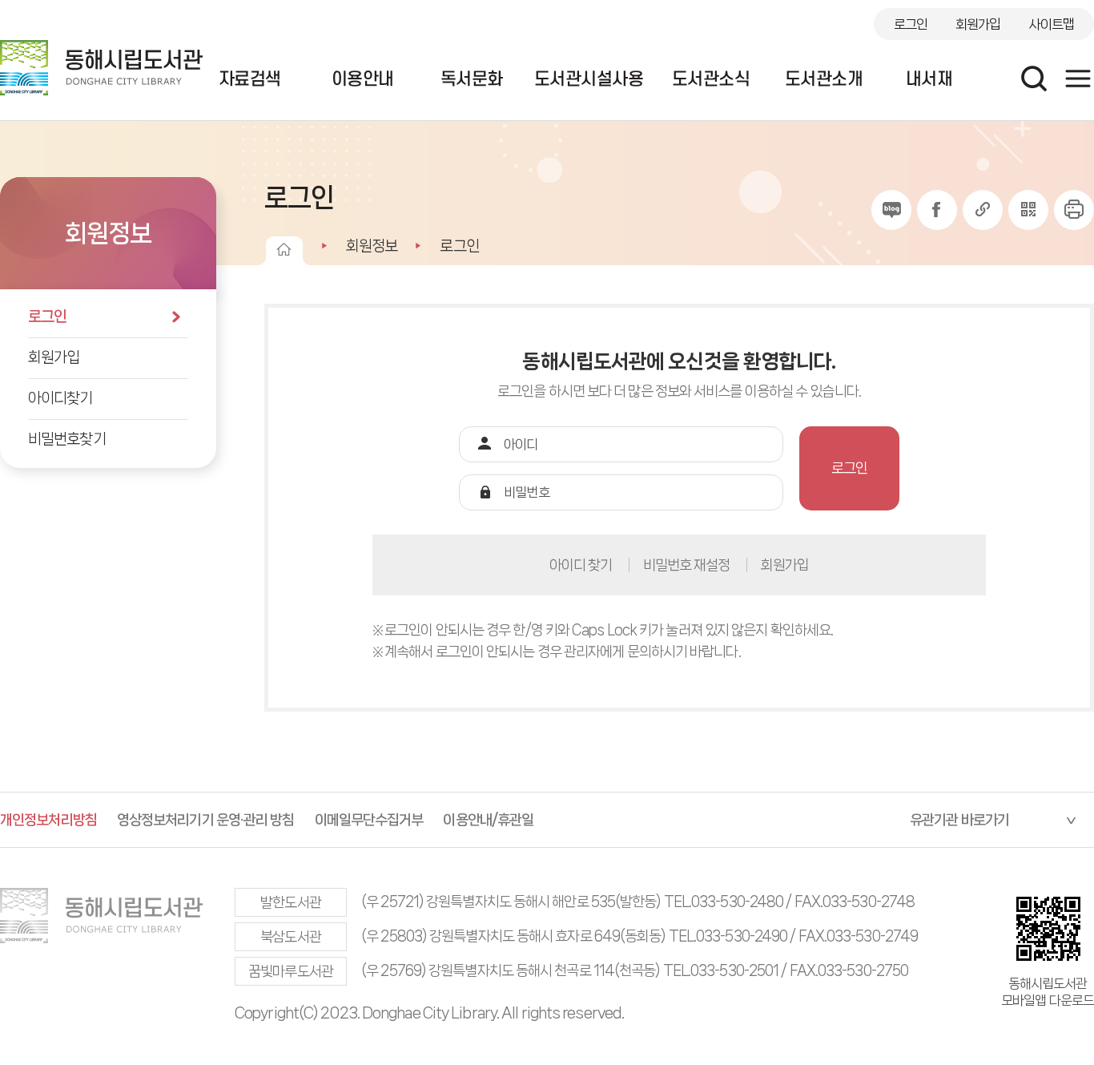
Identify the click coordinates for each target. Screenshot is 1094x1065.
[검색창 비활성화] (1034, 79)
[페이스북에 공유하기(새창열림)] (937, 210)
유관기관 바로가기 (959, 820)
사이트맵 (1051, 24)
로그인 (910, 24)
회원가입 (977, 24)
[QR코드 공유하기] (1028, 210)
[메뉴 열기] (1078, 79)
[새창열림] (1074, 210)
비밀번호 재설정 (686, 565)
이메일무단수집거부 (369, 820)
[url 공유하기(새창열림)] (983, 210)
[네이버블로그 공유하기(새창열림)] (891, 210)
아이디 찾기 (581, 565)
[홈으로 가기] (284, 249)
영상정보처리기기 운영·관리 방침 (206, 820)
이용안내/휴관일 (488, 820)
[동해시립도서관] (101, 67)
